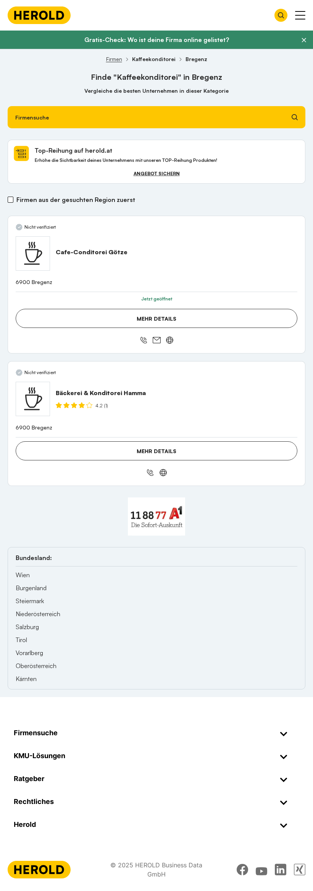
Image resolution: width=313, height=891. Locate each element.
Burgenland (31, 588)
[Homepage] (39, 15)
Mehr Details (156, 318)
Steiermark (30, 601)
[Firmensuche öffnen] (280, 15)
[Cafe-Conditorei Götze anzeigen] (33, 253)
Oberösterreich (36, 666)
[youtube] (261, 869)
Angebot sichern (157, 173)
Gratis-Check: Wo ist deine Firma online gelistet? (156, 40)
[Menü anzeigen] (300, 15)
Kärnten (26, 679)
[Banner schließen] (303, 40)
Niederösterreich (38, 614)
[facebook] (242, 869)
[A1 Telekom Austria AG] (156, 516)
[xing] (299, 869)
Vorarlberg (29, 653)
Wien (23, 575)
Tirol (21, 640)
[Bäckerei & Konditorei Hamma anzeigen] (33, 399)
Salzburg (27, 627)
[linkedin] (280, 869)
